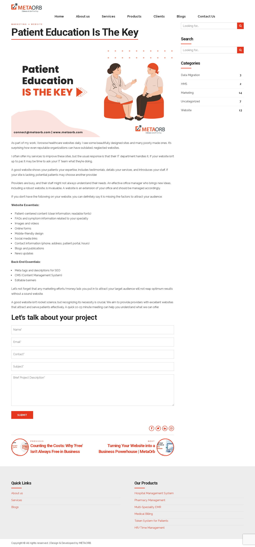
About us (83, 16)
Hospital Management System (154, 493)
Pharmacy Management (149, 500)
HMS (184, 84)
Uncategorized (190, 101)
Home (59, 16)
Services (108, 16)
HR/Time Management (149, 527)
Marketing (19, 24)
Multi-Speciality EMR (147, 507)
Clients (159, 16)
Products (134, 16)
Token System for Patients (151, 520)
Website (37, 24)
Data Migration (190, 75)
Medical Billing (143, 513)
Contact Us (206, 16)
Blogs (181, 16)
